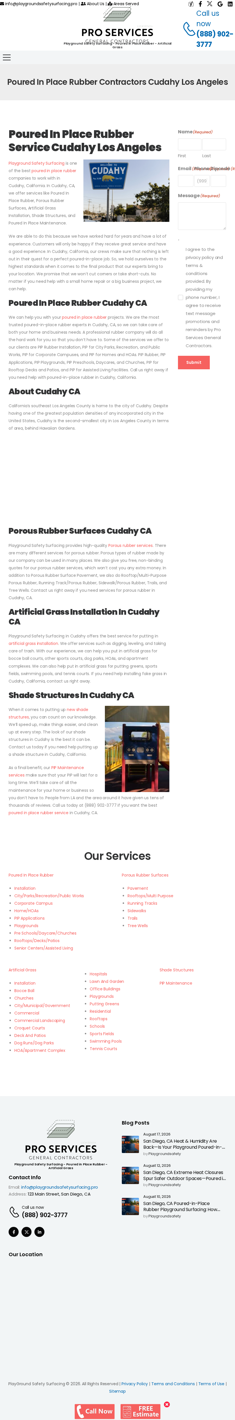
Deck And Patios (30, 1035)
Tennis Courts (103, 1049)
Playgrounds (26, 926)
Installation (25, 888)
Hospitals (98, 974)
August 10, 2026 (157, 1196)
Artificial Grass (22, 970)
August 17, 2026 (157, 1134)
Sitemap (117, 1391)
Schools (97, 1026)
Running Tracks (142, 903)
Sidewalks (137, 911)
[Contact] (186, 29)
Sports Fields (102, 1034)
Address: (18, 1194)
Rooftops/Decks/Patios (37, 941)
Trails (133, 918)
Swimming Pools (106, 1041)
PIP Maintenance (176, 983)
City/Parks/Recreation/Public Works (49, 896)
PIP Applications (29, 918)
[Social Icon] (14, 1232)
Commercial (26, 1013)
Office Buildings (105, 989)
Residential (100, 1011)
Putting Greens (104, 1004)
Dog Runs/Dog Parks (34, 1043)
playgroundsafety (164, 1154)
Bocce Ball (24, 991)
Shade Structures (177, 970)
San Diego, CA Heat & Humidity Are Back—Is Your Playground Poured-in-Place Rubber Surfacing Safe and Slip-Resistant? (183, 1150)
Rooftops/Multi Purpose (150, 896)
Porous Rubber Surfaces (145, 875)
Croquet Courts (29, 1028)
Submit (193, 362)
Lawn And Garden (107, 981)
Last (206, 156)
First (182, 156)
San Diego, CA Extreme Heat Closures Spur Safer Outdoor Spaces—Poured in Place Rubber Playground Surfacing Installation (184, 1181)
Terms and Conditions (173, 1384)
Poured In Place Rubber (31, 875)
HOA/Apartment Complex (39, 1050)
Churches (24, 998)
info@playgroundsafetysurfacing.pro (40, 4)
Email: (14, 1187)
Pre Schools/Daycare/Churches (45, 933)
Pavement (138, 888)
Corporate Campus (33, 903)
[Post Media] (130, 1144)
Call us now (33, 1207)
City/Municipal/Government (42, 1005)
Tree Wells (138, 926)
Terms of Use (211, 1384)
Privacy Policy (135, 1384)
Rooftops (98, 1019)
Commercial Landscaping (39, 1020)
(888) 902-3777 (215, 39)
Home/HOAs (26, 911)
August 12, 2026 (157, 1165)
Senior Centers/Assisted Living (43, 948)
